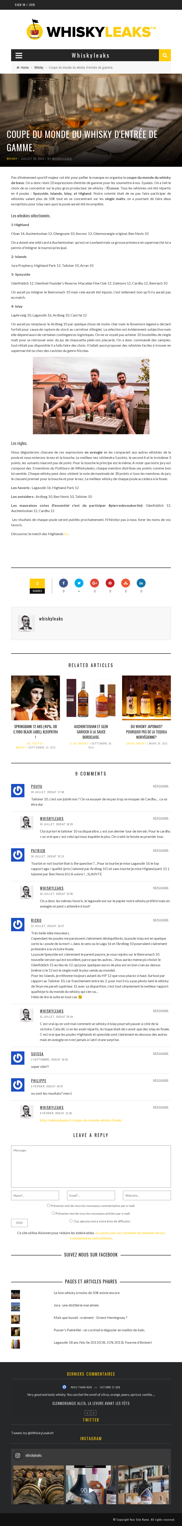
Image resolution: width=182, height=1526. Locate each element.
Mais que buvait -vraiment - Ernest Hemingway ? (90, 1317)
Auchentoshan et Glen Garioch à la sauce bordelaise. (91, 732)
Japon (130, 743)
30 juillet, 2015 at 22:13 (47, 856)
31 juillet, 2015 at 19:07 (47, 926)
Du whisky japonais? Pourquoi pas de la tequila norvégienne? (146, 732)
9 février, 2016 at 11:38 (56, 1113)
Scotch (37, 743)
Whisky (12, 159)
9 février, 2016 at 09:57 (47, 1086)
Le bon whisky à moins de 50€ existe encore (87, 1292)
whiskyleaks (62, 159)
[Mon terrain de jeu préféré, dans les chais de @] (38, 1490)
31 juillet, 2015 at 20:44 (56, 1017)
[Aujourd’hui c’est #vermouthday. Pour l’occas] (143, 1490)
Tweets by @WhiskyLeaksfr (32, 1433)
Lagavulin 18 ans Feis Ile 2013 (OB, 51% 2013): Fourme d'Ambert (103, 1342)
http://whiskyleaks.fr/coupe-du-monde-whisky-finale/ (81, 1120)
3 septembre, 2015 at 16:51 (49, 1059)
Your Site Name (139, 1519)
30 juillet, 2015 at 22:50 (56, 894)
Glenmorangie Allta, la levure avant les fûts (91, 1403)
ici (66, 534)
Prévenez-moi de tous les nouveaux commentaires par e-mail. (93, 1206)
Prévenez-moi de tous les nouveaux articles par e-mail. (92, 1213)
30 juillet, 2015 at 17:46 (47, 792)
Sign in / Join (25, 4)
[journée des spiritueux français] (91, 1490)
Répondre (161, 786)
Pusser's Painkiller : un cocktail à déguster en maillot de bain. (99, 1330)
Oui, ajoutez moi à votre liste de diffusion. (102, 1221)
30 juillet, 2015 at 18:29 (56, 824)
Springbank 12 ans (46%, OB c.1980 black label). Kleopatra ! (35, 732)
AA (28, 743)
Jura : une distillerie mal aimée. (76, 1305)
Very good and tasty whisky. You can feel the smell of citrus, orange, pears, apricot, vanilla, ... (91, 1394)
